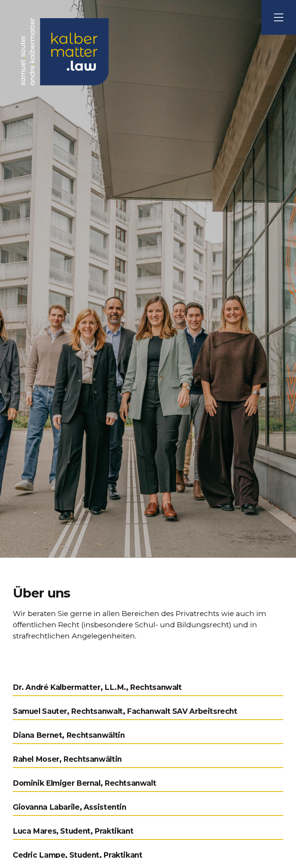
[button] (278, 17)
